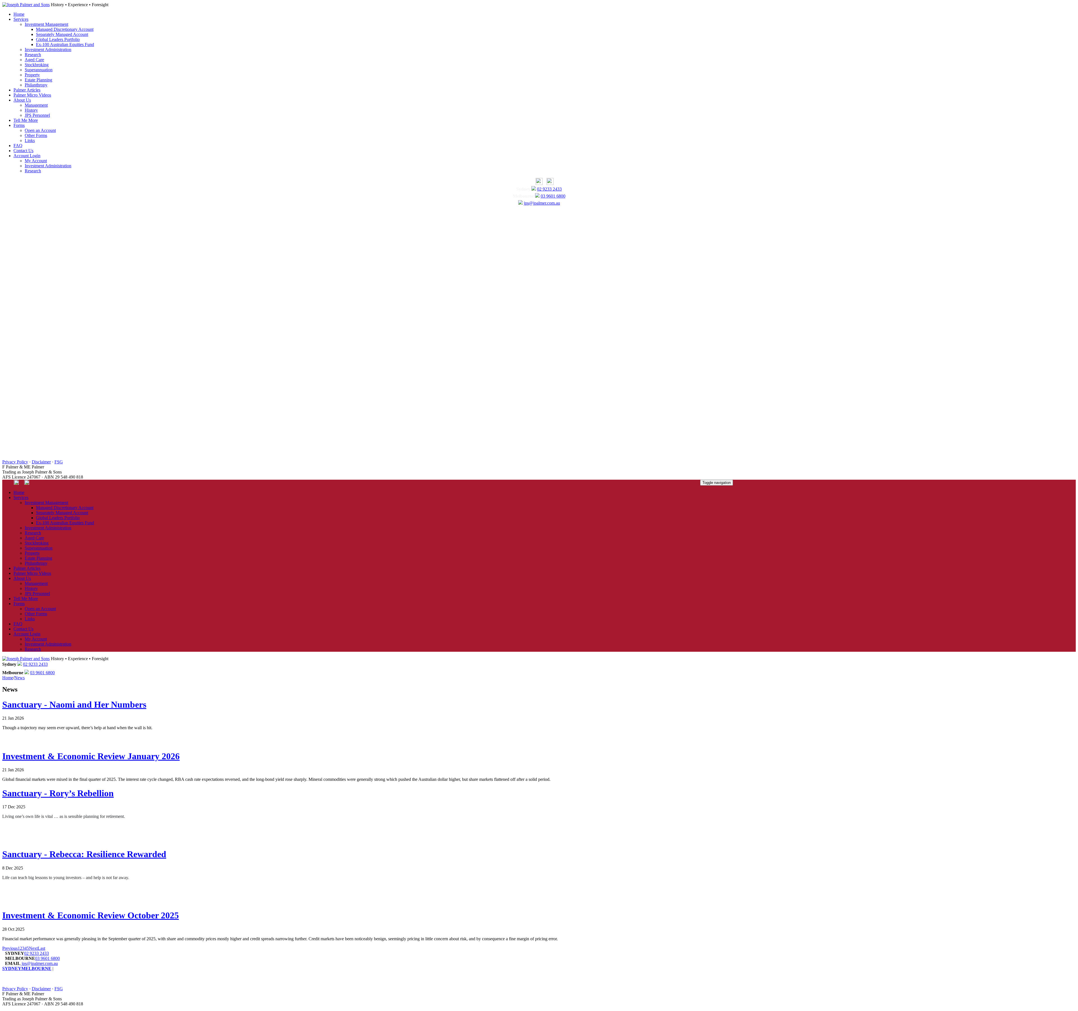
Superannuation (38, 69)
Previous (10, 948)
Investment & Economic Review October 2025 (90, 915)
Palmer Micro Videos (32, 95)
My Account (36, 160)
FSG (58, 461)
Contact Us (23, 150)
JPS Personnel (37, 115)
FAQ (17, 145)
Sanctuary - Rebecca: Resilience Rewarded (84, 854)
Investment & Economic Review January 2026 (91, 756)
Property (32, 74)
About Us (22, 100)
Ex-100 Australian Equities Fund (65, 44)
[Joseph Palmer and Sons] (26, 4)
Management (36, 105)
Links (30, 140)
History (31, 110)
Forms (19, 125)
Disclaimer (41, 461)
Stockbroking (37, 64)
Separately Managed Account (62, 34)
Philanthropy (36, 85)
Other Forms (36, 135)
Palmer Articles (26, 90)
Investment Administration (48, 49)
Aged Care (34, 59)
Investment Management (46, 24)
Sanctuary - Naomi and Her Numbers (74, 704)
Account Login (26, 155)
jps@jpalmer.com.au (542, 203)
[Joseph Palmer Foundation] (549, 183)
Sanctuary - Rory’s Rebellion (58, 793)
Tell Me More (25, 120)
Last (41, 948)
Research (33, 54)
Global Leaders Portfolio (58, 39)
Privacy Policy (15, 461)
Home (18, 14)
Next (33, 948)
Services (20, 19)
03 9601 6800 (553, 196)
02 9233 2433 (549, 189)
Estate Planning (38, 79)
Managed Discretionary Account (64, 29)
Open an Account (40, 130)
